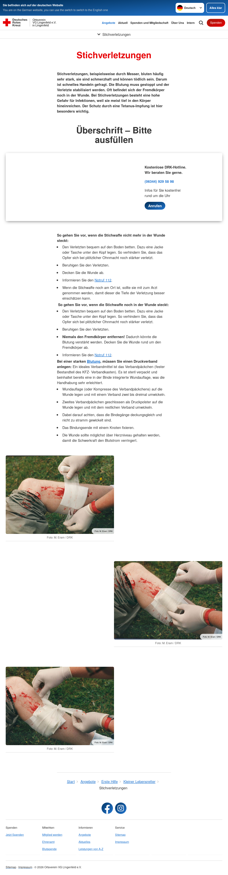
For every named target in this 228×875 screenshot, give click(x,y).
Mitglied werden (52, 835)
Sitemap (120, 835)
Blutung (93, 361)
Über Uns (177, 23)
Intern (191, 23)
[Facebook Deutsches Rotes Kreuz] (107, 808)
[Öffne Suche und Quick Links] (201, 23)
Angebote (108, 23)
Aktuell (123, 23)
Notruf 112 (103, 280)
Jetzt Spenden (15, 835)
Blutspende (49, 849)
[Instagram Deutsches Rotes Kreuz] (120, 808)
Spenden (216, 22)
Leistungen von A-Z (91, 849)
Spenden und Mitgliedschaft (149, 23)
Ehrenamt (48, 842)
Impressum (122, 842)
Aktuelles (84, 842)
